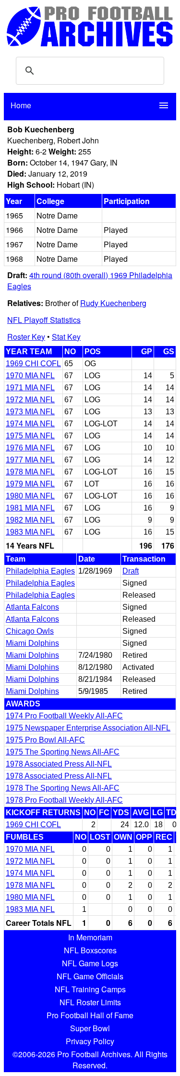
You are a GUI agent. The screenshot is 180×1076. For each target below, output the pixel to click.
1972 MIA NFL (30, 400)
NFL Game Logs (90, 963)
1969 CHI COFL (33, 363)
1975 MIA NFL (30, 436)
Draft (130, 571)
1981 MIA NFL (30, 508)
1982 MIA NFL (30, 520)
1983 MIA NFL (30, 532)
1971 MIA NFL (30, 388)
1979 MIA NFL (30, 484)
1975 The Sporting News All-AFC (63, 752)
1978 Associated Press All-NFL (59, 764)
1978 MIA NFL (30, 472)
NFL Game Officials (90, 976)
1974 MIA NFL (30, 424)
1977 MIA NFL (30, 460)
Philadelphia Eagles (40, 571)
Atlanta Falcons (32, 607)
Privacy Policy (90, 1041)
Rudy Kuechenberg (113, 302)
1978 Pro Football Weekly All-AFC (64, 800)
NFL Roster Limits (90, 1002)
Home (21, 105)
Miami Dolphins (32, 643)
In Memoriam (90, 937)
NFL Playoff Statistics (44, 319)
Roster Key (26, 336)
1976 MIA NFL (30, 448)
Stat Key (66, 336)
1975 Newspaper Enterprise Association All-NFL (88, 728)
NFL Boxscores (90, 950)
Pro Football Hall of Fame (90, 1015)
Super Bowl (90, 1028)
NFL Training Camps (90, 989)
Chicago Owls (30, 631)
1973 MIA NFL (30, 412)
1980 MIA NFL (30, 496)
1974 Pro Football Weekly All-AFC (64, 716)
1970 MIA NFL (30, 375)
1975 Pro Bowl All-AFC (45, 740)
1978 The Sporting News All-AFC (63, 788)
